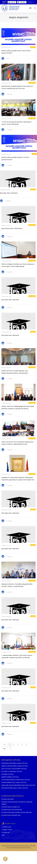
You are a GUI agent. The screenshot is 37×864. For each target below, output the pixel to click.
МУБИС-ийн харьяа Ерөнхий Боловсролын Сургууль (18, 785)
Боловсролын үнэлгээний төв (11, 810)
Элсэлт (13, 2)
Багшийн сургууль (7, 774)
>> (10, 748)
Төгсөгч (23, 2)
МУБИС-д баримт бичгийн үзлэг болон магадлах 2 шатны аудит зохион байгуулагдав (18, 265)
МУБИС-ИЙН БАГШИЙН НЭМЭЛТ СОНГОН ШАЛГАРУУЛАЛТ (15, 158)
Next (4, 748)
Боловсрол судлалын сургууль (11, 771)
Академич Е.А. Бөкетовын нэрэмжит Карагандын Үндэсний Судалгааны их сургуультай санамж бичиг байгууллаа (18, 479)
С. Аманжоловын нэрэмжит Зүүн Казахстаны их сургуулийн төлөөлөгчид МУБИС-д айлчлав (16, 656)
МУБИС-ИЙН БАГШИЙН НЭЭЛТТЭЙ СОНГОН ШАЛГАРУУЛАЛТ (16, 52)
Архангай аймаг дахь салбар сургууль (13, 782)
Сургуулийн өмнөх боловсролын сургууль (15, 780)
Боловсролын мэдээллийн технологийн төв (16, 812)
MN (31, 2)
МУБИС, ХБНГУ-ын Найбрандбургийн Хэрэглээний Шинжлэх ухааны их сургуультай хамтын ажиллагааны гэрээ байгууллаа (17, 407)
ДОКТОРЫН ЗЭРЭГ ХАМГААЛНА (11, 228)
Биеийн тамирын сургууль (10, 777)
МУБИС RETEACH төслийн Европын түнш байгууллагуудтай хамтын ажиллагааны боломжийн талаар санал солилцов (14, 372)
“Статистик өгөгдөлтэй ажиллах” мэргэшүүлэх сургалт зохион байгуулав (16, 123)
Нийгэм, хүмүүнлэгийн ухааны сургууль (14, 766)
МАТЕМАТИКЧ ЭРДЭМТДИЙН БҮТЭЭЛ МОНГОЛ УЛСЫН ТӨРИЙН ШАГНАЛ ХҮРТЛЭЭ (17, 87)
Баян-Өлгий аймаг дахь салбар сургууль (14, 788)
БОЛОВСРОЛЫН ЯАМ (7, 799)
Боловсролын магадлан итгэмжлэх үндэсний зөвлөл (16, 803)
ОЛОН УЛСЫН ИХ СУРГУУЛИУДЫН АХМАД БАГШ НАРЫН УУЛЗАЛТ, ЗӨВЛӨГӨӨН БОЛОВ (17, 443)
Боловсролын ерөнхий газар (11, 815)
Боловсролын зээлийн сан (10, 807)
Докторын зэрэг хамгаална (9, 193)
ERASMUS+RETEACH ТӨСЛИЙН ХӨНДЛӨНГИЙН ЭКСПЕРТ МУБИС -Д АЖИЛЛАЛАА (16, 585)
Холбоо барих (4, 2)
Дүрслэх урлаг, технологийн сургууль (14, 769)
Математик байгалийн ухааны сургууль (14, 763)
